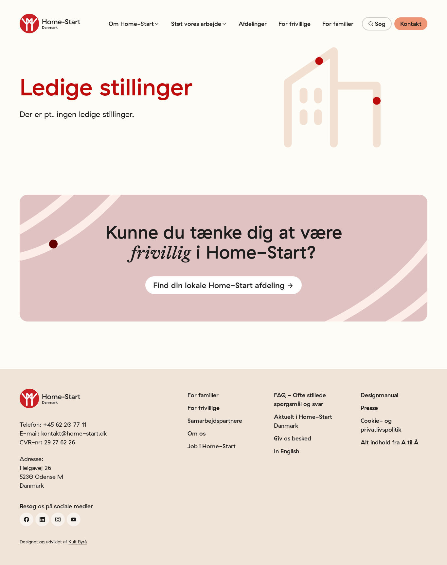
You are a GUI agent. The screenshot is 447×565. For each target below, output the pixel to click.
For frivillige (294, 24)
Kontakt (410, 24)
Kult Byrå (77, 541)
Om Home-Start (131, 24)
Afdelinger (253, 24)
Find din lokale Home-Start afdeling (219, 285)
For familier (337, 24)
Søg (380, 24)
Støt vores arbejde (196, 24)
